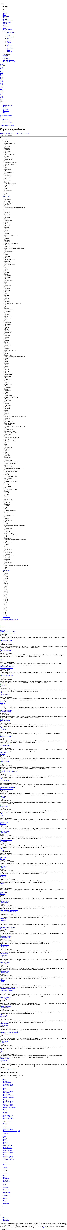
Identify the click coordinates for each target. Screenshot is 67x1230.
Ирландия (8, 322)
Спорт (5, 23)
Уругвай (7, 523)
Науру (7, 410)
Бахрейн (7, 227)
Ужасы (7, 188)
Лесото (7, 364)
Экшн (6, 193)
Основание (3, 824)
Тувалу (7, 512)
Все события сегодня (6, 115)
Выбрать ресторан (8, 1101)
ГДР (6, 282)
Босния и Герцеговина (11, 243)
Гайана (7, 271)
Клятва (2, 850)
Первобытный (4, 1025)
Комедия (7, 166)
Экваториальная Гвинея (12, 556)
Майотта (7, 381)
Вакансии (6, 1220)
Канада (7, 337)
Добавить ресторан (8, 1105)
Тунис (7, 513)
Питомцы (9, 42)
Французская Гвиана (11, 533)
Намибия (7, 408)
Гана (6, 274)
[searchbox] (33, 135)
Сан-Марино (8, 460)
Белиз (6, 230)
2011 (6, 599)
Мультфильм (8, 174)
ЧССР (7, 547)
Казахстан (8, 332)
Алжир (7, 206)
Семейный (8, 177)
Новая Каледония (10, 423)
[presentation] (1, 101)
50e (6, 610)
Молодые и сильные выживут (8, 771)
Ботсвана (7, 245)
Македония (8, 384)
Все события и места (9, 61)
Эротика (7, 195)
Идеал (1, 1051)
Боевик (7, 145)
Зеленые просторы (5, 841)
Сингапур (8, 483)
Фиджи (7, 526)
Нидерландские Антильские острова (15, 416)
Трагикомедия (9, 185)
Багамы (7, 222)
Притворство (3, 1060)
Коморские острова (10, 350)
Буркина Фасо (9, 251)
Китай (7, 347)
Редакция (5, 1217)
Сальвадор (8, 457)
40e (6, 612)
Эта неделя (6, 58)
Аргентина (8, 215)
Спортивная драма (10, 183)
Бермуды (7, 237)
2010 (6, 601)
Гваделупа (8, 275)
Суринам (7, 496)
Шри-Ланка (8, 552)
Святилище (3, 685)
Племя (2, 981)
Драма (7, 156)
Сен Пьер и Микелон (11, 471)
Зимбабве (8, 311)
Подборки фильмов (8, 1095)
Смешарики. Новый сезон (7, 633)
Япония (7, 569)
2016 (6, 591)
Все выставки (7, 1128)
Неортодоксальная (5, 641)
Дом (8, 44)
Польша (7, 445)
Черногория (8, 543)
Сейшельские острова (11, 470)
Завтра (5, 57)
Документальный (10, 154)
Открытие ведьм (4, 780)
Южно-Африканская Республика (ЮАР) (16, 565)
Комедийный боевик (11, 164)
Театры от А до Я (8, 1157)
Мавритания (8, 377)
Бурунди (7, 253)
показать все (6, 196)
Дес (15, 1069)
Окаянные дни (4, 762)
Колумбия (8, 348)
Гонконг (7, 288)
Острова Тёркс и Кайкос (12, 432)
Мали (6, 389)
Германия (8, 283)
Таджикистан (9, 501)
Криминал (8, 169)
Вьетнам (7, 266)
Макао (7, 382)
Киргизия (8, 343)
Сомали (7, 491)
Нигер (7, 413)
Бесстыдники (3, 832)
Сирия (7, 484)
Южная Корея (9, 564)
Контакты (9, 51)
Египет (7, 305)
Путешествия (7, 22)
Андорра (7, 212)
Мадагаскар (8, 379)
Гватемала (8, 277)
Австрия (7, 201)
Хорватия (8, 538)
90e (6, 604)
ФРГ (6, 536)
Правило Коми (4, 964)
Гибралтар (8, 285)
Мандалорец (3, 1016)
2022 (6, 581)
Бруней (7, 249)
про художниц (25, 133)
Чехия (7, 544)
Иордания (8, 317)
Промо (8, 50)
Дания (7, 298)
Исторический (9, 157)
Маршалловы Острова (11, 397)
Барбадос (7, 225)
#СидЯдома (3, 955)
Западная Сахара (10, 309)
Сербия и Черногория (11, 481)
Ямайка (7, 567)
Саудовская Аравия (10, 463)
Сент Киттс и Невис (11, 475)
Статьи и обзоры (8, 1091)
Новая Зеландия (9, 421)
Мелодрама (8, 170)
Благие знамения (4, 1007)
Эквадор (7, 554)
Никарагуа (8, 420)
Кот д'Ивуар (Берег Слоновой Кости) (15, 356)
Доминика (8, 301)
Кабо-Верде (8, 330)
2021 (6, 583)
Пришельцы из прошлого (7, 990)
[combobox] (33, 135)
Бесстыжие (3, 867)
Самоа (7, 458)
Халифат (2, 703)
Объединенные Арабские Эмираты (15, 426)
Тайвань (7, 504)
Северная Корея (9, 466)
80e (6, 605)
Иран (6, 321)
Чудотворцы (3, 1042)
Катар (6, 339)
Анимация (8, 141)
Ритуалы (2, 859)
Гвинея (7, 279)
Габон (7, 267)
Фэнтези (7, 191)
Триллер (7, 187)
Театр (8, 34)
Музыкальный (9, 172)
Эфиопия (7, 560)
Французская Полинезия (12, 535)
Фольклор (3, 876)
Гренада (7, 290)
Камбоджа (8, 334)
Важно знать (6, 1181)
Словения (8, 488)
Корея (6, 353)
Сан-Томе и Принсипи (11, 462)
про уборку (18, 133)
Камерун (7, 335)
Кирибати (8, 345)
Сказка (7, 179)
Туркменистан (9, 515)
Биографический (10, 143)
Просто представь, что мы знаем (9, 1034)
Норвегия (8, 424)
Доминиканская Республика (13, 303)
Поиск (5, 12)
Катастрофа (8, 159)
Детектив (7, 153)
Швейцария (8, 549)
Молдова (7, 402)
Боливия (7, 241)
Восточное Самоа (10, 264)
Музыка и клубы (8, 20)
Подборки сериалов (5, 619)
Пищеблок (3, 920)
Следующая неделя (8, 60)
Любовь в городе (8, 1084)
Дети (4, 28)
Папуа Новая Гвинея (11, 441)
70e (6, 607)
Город (5, 13)
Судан (7, 494)
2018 (6, 588)
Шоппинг (6, 1178)
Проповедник (4, 972)
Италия (7, 327)
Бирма (7, 238)
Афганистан (8, 220)
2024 (6, 578)
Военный (7, 149)
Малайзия (8, 387)
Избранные (3, 729)
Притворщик (3, 946)
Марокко (7, 394)
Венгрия (7, 261)
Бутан (6, 254)
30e (6, 614)
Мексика (7, 398)
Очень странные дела (6, 676)
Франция (7, 531)
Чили (6, 546)
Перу (6, 444)
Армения (7, 217)
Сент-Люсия (8, 478)
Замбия (7, 308)
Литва (7, 371)
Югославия (8, 562)
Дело (1, 659)
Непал (7, 411)
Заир (6, 306)
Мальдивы (8, 390)
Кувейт (7, 360)
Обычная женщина (5, 650)
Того (6, 507)
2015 (6, 592)
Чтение (9, 39)
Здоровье (5, 26)
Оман (6, 428)
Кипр (6, 342)
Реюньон (7, 450)
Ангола (7, 211)
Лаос (6, 361)
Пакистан (8, 434)
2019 (6, 586)
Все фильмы (3, 125)
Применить (3, 626)
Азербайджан (9, 203)
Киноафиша (6, 1089)
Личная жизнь (4, 902)
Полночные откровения (6, 789)
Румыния (7, 455)
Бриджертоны (10, 1069)
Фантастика (8, 190)
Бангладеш (8, 224)
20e (6, 615)
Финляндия (8, 530)
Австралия (8, 199)
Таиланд (7, 502)
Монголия (8, 405)
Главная (5, 119)
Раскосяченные (4, 806)
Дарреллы (3, 1069)
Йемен (7, 329)
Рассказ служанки (5, 694)
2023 (6, 580)
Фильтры (2, 630)
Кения (7, 340)
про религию (3, 133)
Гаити (7, 269)
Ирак (6, 319)
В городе (7, 146)
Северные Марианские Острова (14, 468)
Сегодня (5, 55)
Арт (4, 25)
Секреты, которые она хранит (8, 911)
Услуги (5, 1201)
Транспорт (9, 45)
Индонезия (8, 316)
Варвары (2, 754)
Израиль (7, 313)
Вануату (7, 256)
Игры (8, 35)
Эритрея (7, 557)
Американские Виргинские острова (15, 207)
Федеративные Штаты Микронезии (15, 525)
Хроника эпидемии (5, 937)
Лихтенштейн (9, 373)
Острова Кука (9, 429)
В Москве (6, 1081)
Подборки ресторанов (9, 1107)
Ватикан (7, 258)
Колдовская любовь (5, 711)
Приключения (9, 175)
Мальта (7, 392)
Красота (5, 19)
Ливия (7, 369)
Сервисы (5, 1180)
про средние (11, 133)
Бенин (7, 233)
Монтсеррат (8, 407)
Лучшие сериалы (8, 122)
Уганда (7, 518)
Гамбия (7, 272)
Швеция (7, 551)
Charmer (8, 1229)
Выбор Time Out (7, 29)
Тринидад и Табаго (10, 510)
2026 (6, 575)
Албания (7, 204)
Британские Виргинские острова (14, 248)
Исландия (8, 324)
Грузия (7, 295)
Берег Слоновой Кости (11, 235)
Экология (9, 47)
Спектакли (6, 109)
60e (6, 609)
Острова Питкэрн (10, 431)
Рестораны (6, 16)
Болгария (7, 240)
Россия (7, 452)
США (6, 497)
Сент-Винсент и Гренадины (13, 476)
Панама (7, 439)
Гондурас (7, 287)
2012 (6, 597)
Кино (4, 15)
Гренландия (8, 292)
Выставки (6, 111)
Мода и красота (11, 32)
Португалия (8, 447)
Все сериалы (6, 121)
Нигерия (7, 415)
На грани (2, 797)
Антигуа (7, 214)
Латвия (7, 363)
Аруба (7, 219)
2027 (6, 573)
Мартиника (8, 395)
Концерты (6, 108)
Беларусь (7, 228)
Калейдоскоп (7, 1192)
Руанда (7, 454)
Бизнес (8, 41)
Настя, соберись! (4, 999)
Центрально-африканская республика (15, 539)
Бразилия (7, 246)
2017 (6, 589)
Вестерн (7, 148)
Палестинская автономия (12, 437)
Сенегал (7, 473)
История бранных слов (6, 668)
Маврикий (8, 376)
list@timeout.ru (46, 1227)
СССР (7, 492)
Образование (10, 36)
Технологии (10, 48)
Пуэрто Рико (8, 449)
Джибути (7, 300)
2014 (6, 594)
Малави (7, 386)
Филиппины (8, 528)
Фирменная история (5, 736)
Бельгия (7, 232)
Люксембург (8, 374)
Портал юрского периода (7, 929)
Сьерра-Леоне (9, 499)
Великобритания (10, 259)
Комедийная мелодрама (11, 162)
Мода (4, 18)
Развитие (5, 1142)
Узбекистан (8, 520)
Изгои (1, 815)
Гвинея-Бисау (9, 280)
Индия (7, 314)
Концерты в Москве (8, 1118)
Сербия (7, 479)
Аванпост (2, 894)
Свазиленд (8, 465)
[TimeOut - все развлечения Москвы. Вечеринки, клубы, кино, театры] (3, 2)
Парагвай (8, 442)
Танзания (7, 505)
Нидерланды (8, 418)
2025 (6, 576)
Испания (7, 326)
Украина (7, 522)
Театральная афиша (8, 1159)
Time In (9, 38)
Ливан (7, 368)
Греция (7, 293)
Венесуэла (8, 262)
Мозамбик (8, 400)
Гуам (6, 296)
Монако (7, 403)
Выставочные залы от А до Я (11, 1131)
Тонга (6, 509)
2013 (6, 596)
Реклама (5, 1219)
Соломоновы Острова (11, 489)
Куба (6, 358)
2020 (6, 584)
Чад (6, 541)
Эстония (7, 559)
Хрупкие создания (5, 720)
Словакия (8, 486)
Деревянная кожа (5, 745)
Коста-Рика (8, 355)
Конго (7, 352)
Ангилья (7, 209)
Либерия (7, 366)
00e (6, 602)
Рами (1, 885)
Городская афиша (8, 1085)
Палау (7, 436)
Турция (7, 517)
